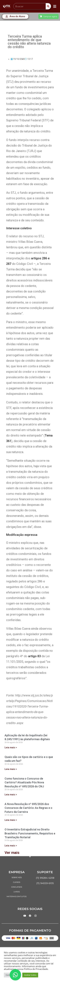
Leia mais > (11, 747)
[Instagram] (35, 915)
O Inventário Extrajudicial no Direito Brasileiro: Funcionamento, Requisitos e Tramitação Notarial (30, 833)
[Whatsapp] (15, 974)
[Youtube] (24, 915)
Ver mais (12, 852)
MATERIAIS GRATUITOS (16, 896)
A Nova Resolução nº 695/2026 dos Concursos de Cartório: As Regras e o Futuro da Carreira (28, 807)
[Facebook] (30, 915)
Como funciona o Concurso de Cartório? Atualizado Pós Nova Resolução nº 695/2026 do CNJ (24, 782)
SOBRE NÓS (17, 877)
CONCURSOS (16, 887)
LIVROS (17, 892)
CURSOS (16, 882)
